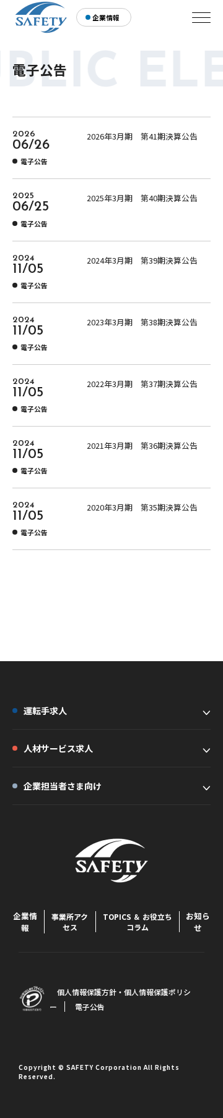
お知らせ (198, 921)
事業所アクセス (69, 921)
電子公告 (90, 1006)
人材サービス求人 (58, 748)
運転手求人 (45, 710)
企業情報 (25, 921)
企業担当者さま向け (63, 786)
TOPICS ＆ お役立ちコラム (137, 921)
